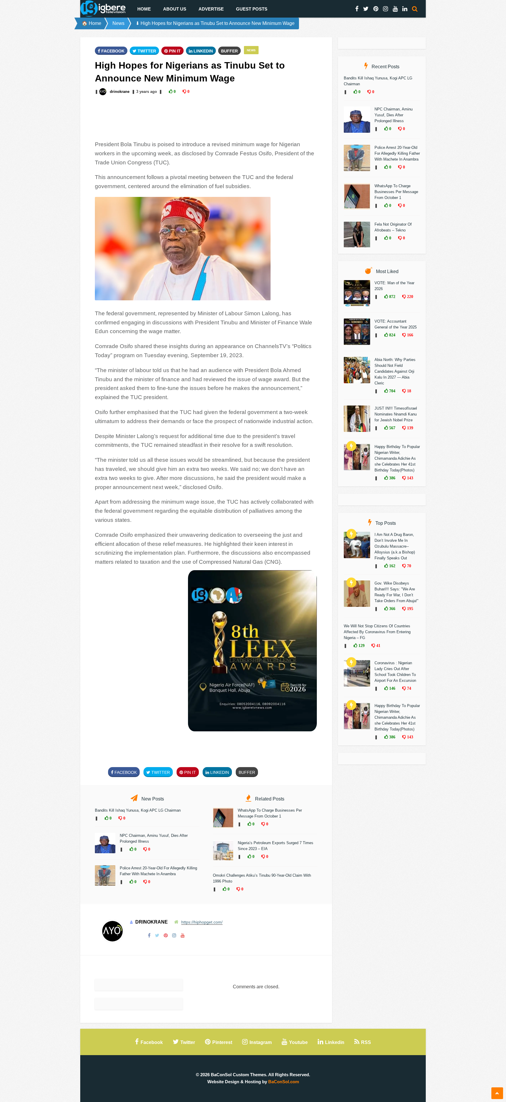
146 (391, 688)
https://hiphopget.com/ (202, 922)
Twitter (146, 51)
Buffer (229, 51)
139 (409, 428)
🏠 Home (91, 23)
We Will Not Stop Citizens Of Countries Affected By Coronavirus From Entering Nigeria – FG (377, 632)
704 (391, 391)
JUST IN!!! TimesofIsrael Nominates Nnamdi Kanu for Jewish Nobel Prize (396, 414)
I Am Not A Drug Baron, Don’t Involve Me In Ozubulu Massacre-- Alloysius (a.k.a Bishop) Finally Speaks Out (395, 546)
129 (361, 645)
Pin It (174, 51)
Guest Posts (251, 8)
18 (408, 391)
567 (391, 428)
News (118, 23)
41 (377, 645)
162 (391, 566)
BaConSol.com (283, 1081)
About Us (174, 8)
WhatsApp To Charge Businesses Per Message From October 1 (396, 192)
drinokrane (119, 91)
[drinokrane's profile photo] (103, 91)
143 (409, 478)
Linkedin (202, 51)
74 (408, 688)
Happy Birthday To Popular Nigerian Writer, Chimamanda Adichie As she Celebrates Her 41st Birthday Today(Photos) (397, 458)
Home (144, 8)
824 (391, 335)
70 (408, 566)
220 (409, 296)
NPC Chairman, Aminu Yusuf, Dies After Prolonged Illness (394, 115)
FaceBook (112, 51)
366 (391, 609)
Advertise (211, 8)
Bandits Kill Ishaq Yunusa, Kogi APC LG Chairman (138, 810)
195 (409, 609)
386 (391, 478)
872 (391, 296)
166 (409, 335)
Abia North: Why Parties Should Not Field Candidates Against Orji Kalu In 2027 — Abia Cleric (395, 371)
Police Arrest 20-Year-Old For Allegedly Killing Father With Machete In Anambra (397, 153)
